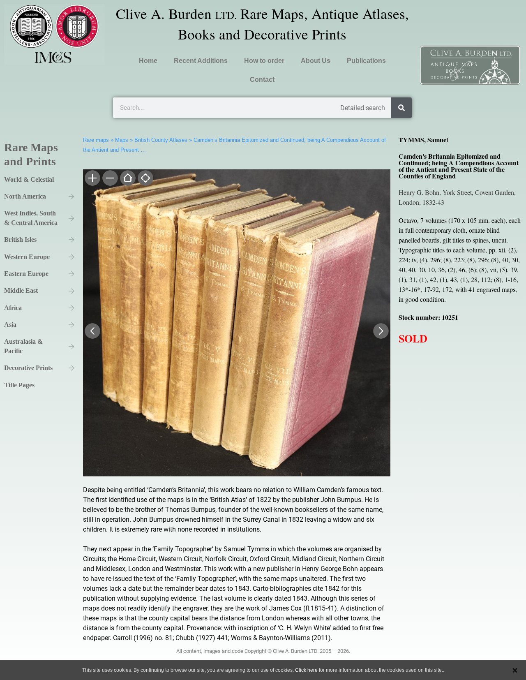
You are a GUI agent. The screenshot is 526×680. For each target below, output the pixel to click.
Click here (306, 670)
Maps (121, 140)
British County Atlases (160, 140)
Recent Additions (201, 60)
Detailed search (362, 108)
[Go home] (127, 179)
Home (148, 60)
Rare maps (96, 140)
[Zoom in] (92, 179)
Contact (262, 79)
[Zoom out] (109, 179)
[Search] (401, 107)
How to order (264, 60)
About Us (315, 60)
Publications (366, 60)
